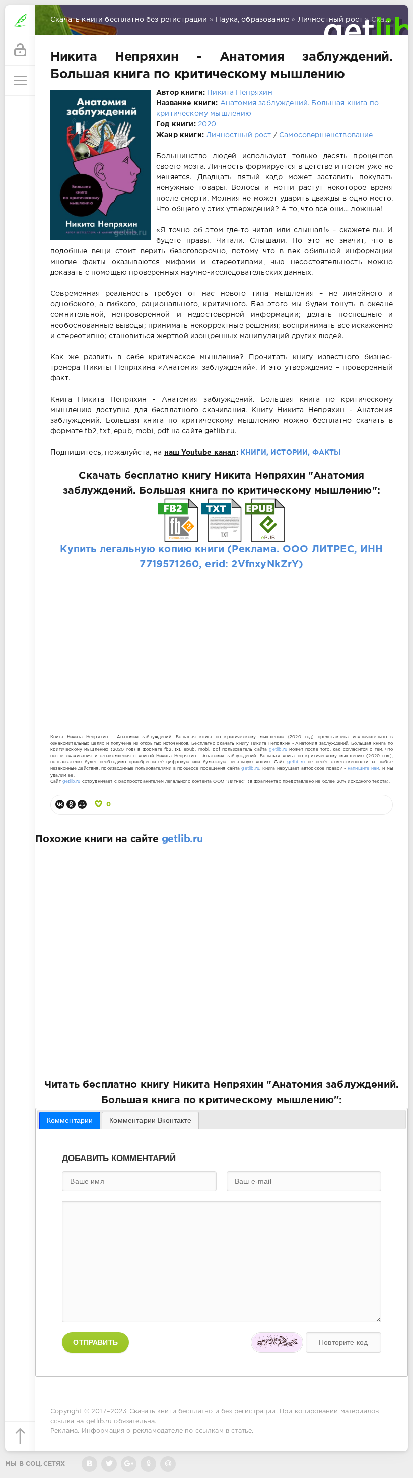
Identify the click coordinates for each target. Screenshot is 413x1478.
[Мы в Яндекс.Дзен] (148, 1464)
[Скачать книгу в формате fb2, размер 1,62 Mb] (178, 535)
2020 (207, 124)
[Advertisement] (221, 642)
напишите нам (363, 768)
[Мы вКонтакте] (89, 1464)
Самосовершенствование (326, 135)
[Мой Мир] (82, 804)
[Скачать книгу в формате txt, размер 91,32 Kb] (221, 535)
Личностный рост (238, 135)
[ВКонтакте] (59, 804)
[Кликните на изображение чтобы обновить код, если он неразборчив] (277, 1342)
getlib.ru (278, 749)
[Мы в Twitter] (109, 1464)
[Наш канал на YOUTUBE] (128, 1464)
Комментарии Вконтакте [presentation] (150, 1120)
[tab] (70, 1120)
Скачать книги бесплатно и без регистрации (202, 1412)
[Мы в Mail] (168, 1464)
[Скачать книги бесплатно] (20, 20)
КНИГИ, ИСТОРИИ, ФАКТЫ (290, 452)
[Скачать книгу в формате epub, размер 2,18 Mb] (265, 535)
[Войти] (20, 50)
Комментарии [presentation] (70, 1120)
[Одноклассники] (71, 804)
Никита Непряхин (239, 93)
